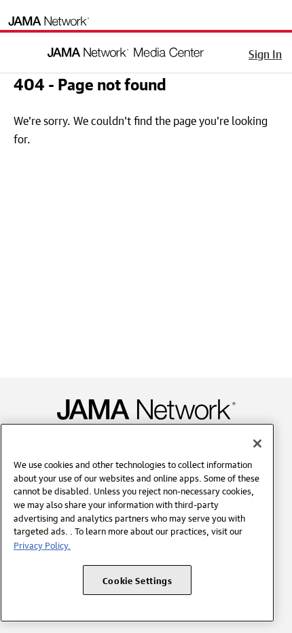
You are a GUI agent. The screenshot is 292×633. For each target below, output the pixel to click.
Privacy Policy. (42, 544)
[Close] (257, 443)
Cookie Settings (137, 580)
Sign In (265, 52)
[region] (137, 522)
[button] (19, 50)
